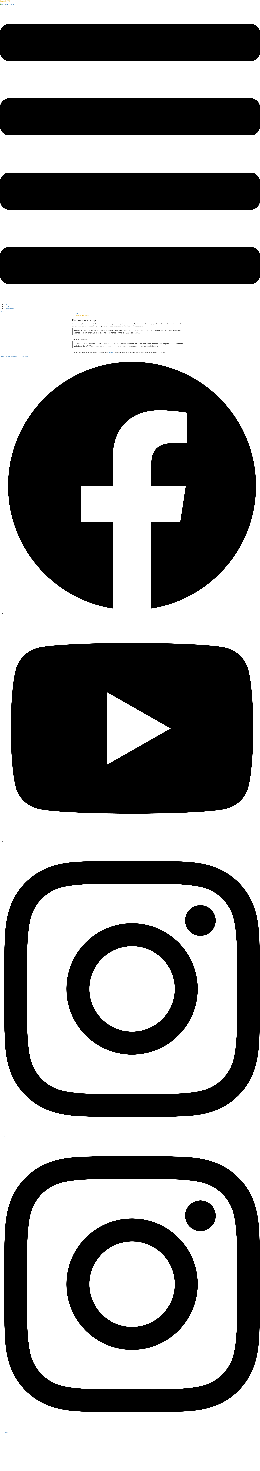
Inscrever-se (13, 1468)
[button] (130, 154)
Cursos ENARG (5, 1)
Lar (77, 313)
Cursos (6, 306)
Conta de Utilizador (10, 308)
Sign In (19, 1468)
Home (6, 304)
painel (111, 352)
